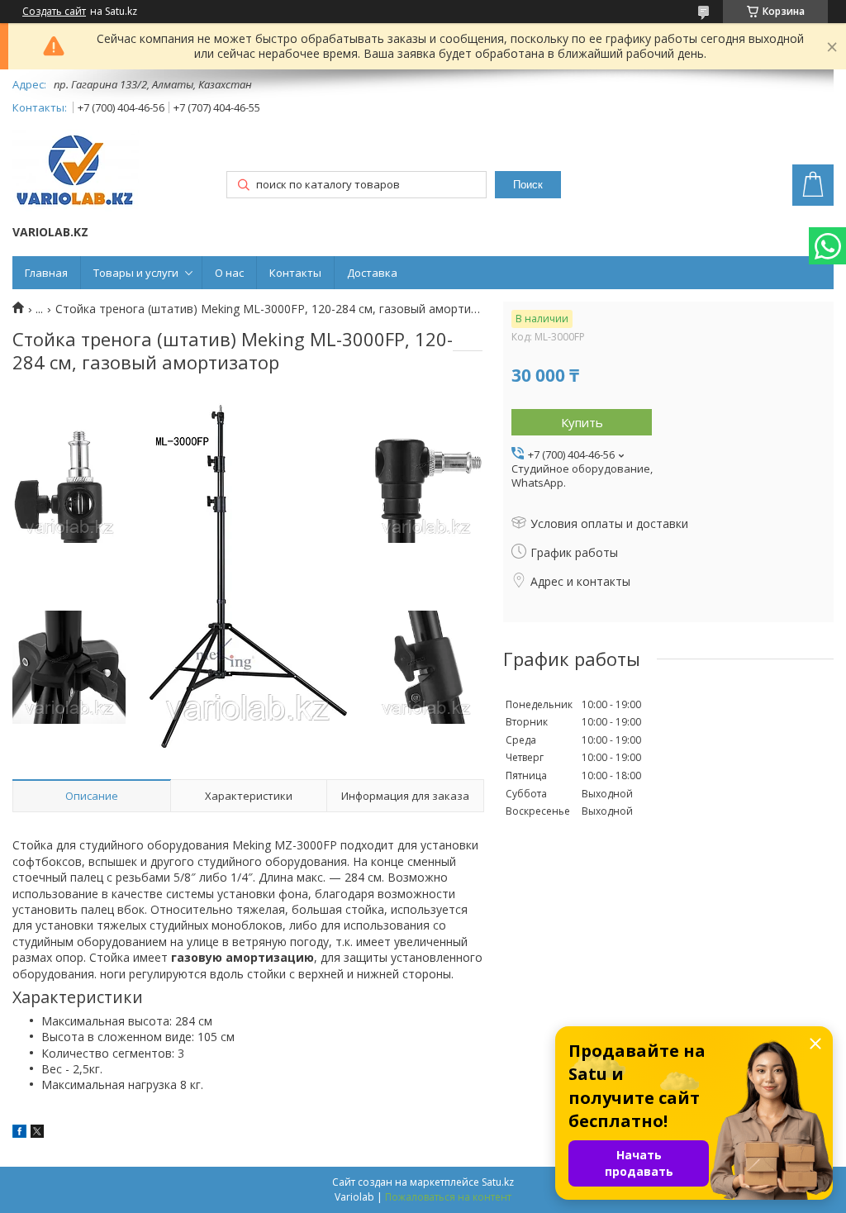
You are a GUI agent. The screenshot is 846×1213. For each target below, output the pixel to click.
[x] (37, 1133)
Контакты (295, 272)
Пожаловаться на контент (448, 1197)
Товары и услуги (135, 272)
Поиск (528, 184)
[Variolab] (75, 172)
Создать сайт (54, 11)
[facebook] (19, 1133)
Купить (582, 422)
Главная (46, 272)
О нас (229, 272)
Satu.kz (498, 1182)
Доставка (372, 272)
